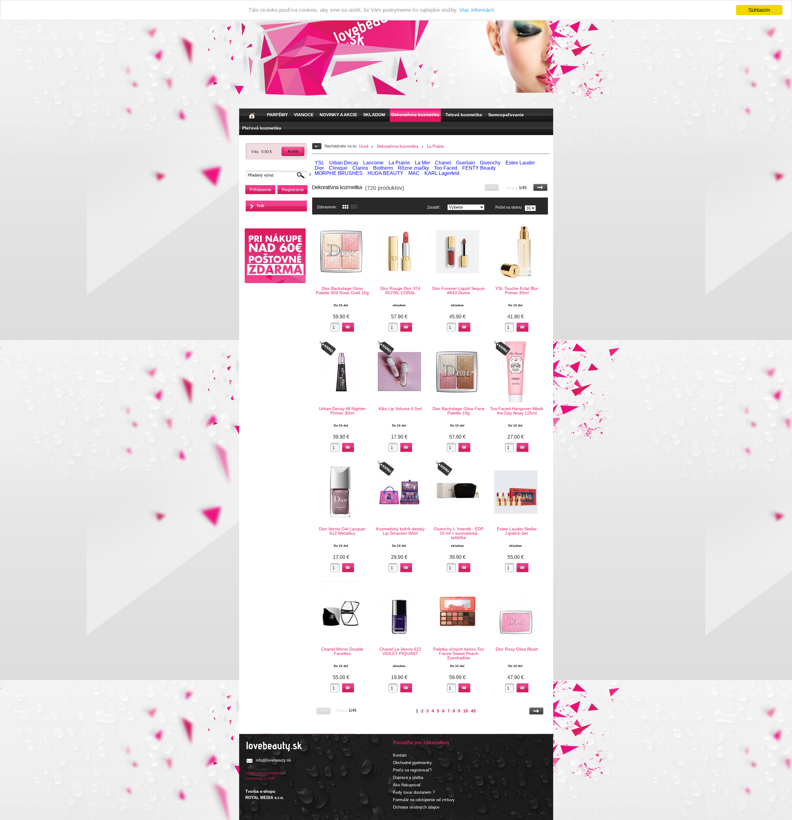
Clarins (360, 168)
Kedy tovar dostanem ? (414, 792)
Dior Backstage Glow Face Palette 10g (458, 410)
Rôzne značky (413, 168)
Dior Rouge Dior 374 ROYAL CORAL (400, 290)
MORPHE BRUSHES (339, 173)
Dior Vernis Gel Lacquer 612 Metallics (342, 531)
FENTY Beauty (479, 168)
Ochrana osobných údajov (416, 807)
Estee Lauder (520, 162)
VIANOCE (303, 114)
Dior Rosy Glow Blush (517, 649)
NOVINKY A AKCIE (338, 114)
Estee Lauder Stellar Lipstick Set (517, 531)
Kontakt (400, 755)
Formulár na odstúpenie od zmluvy (424, 799)
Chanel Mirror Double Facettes (342, 651)
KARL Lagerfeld (441, 173)
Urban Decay (343, 162)
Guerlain (465, 162)
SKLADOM (374, 114)
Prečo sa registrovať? (412, 770)
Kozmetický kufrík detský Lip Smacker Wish (400, 531)
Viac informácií (476, 10)
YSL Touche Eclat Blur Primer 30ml (516, 290)
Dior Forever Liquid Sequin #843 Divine (458, 290)
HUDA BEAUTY (385, 173)
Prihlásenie (260, 189)
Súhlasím (759, 10)
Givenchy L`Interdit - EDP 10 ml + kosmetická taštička (459, 533)
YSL (319, 162)
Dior (319, 168)
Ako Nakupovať (407, 785)
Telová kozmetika (464, 114)
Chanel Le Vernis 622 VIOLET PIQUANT (400, 651)
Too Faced (445, 168)
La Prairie (435, 146)
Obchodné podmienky (412, 762)
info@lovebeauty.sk (273, 760)
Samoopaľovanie (506, 114)
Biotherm (383, 168)
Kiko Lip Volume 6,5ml (400, 408)
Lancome (373, 162)
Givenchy (490, 162)
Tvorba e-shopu (260, 791)
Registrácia (292, 189)
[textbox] (277, 175)
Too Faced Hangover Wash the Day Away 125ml (516, 410)
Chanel (443, 162)
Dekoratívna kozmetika (415, 114)
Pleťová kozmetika (261, 127)
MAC (414, 173)
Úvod (363, 146)
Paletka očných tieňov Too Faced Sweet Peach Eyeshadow (458, 653)
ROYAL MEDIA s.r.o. (264, 797)
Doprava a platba (408, 777)
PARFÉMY (277, 114)
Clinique (338, 168)
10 (465, 710)
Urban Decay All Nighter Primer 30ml (342, 410)
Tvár (260, 206)
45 (473, 710)
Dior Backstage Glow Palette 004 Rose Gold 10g (342, 290)
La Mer (422, 162)
